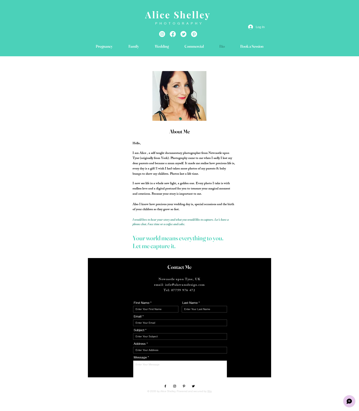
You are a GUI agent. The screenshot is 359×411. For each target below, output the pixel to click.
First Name (141, 302)
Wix (209, 391)
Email (138, 316)
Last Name (190, 302)
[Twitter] (193, 386)
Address (140, 343)
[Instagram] (162, 34)
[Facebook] (173, 34)
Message (140, 357)
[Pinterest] (184, 386)
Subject (139, 330)
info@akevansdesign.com (185, 285)
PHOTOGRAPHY (179, 23)
